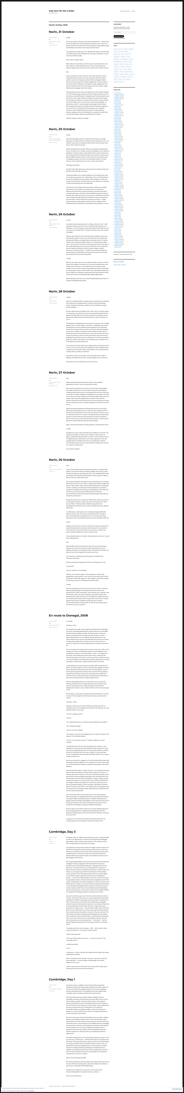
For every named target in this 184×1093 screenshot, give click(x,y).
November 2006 (118, 241)
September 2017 (118, 150)
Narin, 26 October (62, 459)
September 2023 (118, 95)
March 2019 (117, 135)
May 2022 (117, 103)
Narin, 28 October (62, 291)
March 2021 (117, 109)
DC (130, 54)
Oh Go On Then (118, 36)
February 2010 (118, 195)
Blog (50, 39)
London (51, 841)
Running (116, 74)
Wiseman (51, 43)
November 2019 (118, 126)
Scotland (122, 74)
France (130, 61)
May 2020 (117, 118)
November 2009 (118, 198)
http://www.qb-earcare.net (120, 264)
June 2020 (117, 117)
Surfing (54, 140)
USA (124, 79)
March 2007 (117, 235)
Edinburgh (116, 59)
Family (131, 59)
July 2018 (117, 142)
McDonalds (128, 66)
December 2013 (118, 165)
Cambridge (51, 989)
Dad (127, 54)
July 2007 (117, 229)
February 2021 (118, 111)
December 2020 (118, 112)
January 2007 (118, 238)
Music (56, 989)
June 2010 (117, 189)
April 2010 (117, 192)
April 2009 (117, 203)
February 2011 (118, 182)
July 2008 (117, 212)
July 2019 (117, 129)
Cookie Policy (31, 1090)
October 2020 (118, 114)
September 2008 (118, 210)
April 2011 (117, 180)
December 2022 (118, 97)
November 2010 (118, 186)
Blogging (131, 49)
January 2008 (118, 221)
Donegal (54, 41)
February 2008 (118, 219)
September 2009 (118, 200)
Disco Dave (116, 56)
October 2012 (118, 177)
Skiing (126, 74)
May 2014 (117, 162)
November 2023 (118, 94)
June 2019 (117, 130)
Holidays (116, 64)
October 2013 (118, 167)
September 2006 (118, 244)
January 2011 (117, 183)
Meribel (116, 69)
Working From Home (119, 81)
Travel (53, 625)
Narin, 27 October (62, 372)
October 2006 (118, 242)
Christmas (120, 51)
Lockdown (116, 66)
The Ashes (116, 76)
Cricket (53, 138)
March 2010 (117, 194)
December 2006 (118, 239)
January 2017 (118, 161)
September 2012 (118, 179)
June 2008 (117, 213)
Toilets (115, 79)
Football (125, 61)
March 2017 (117, 157)
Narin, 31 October (61, 32)
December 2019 (118, 124)
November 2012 (118, 176)
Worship (60, 989)
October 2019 (118, 127)
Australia (125, 49)
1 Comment (51, 471)
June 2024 (117, 92)
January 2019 (118, 138)
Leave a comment (53, 45)
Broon (50, 41)
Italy (131, 64)
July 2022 (117, 100)
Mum (120, 69)
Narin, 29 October (62, 214)
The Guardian (123, 76)
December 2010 (118, 185)
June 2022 (117, 102)
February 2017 (118, 159)
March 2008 (117, 218)
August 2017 (117, 151)
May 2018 (117, 144)
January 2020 (118, 123)
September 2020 (118, 115)
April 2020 (117, 120)
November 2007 (118, 224)
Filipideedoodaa (118, 61)
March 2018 (117, 145)
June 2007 (117, 230)
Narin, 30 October (62, 129)
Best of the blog (125, 11)
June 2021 (117, 106)
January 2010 (118, 197)
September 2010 (118, 188)
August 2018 (117, 141)
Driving (128, 56)
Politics (121, 71)
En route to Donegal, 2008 (68, 615)
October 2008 (118, 209)
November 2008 (118, 207)
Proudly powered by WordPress (68, 1086)
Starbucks (132, 74)
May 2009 (117, 201)
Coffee (126, 51)
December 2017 (118, 148)
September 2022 (118, 99)
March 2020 (117, 121)
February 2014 (118, 164)
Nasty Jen (116, 71)
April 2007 (117, 233)
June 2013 (117, 168)
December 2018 (118, 139)
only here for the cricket (61, 11)
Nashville (129, 69)
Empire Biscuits (124, 59)
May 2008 (117, 215)
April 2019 (117, 133)
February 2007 (118, 236)
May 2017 (117, 154)
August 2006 (118, 245)
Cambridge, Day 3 (62, 831)
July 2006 (117, 247)
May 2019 (117, 132)
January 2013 (118, 173)
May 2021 (117, 108)
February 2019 (118, 136)
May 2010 (117, 191)
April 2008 (117, 216)
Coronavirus (117, 54)
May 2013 (117, 170)
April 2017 (117, 156)
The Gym (130, 76)
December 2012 (118, 174)
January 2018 (118, 147)
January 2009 (118, 206)
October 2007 (118, 226)
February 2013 (118, 171)
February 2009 (118, 204)
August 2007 (117, 227)
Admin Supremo (118, 49)
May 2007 (117, 232)
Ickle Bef (122, 64)
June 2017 (117, 153)
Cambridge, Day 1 (62, 979)
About (133, 11)
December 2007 (118, 222)
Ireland (58, 41)
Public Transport (129, 71)
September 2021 (118, 105)
